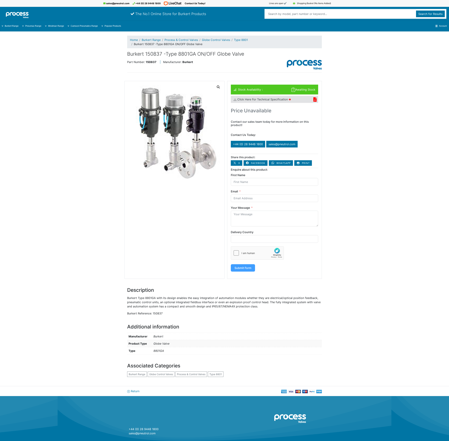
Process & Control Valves (181, 40)
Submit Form (242, 268)
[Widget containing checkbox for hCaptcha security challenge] (257, 253)
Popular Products (113, 26)
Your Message (240, 207)
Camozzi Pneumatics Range (84, 26)
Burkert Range (12, 26)
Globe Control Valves (216, 40)
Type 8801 (241, 40)
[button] (218, 87)
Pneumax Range (33, 26)
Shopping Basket (313, 3)
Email (234, 191)
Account (443, 26)
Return (134, 391)
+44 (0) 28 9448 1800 (148, 3)
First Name (238, 175)
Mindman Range (56, 26)
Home (134, 40)
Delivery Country (242, 232)
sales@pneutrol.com (117, 3)
